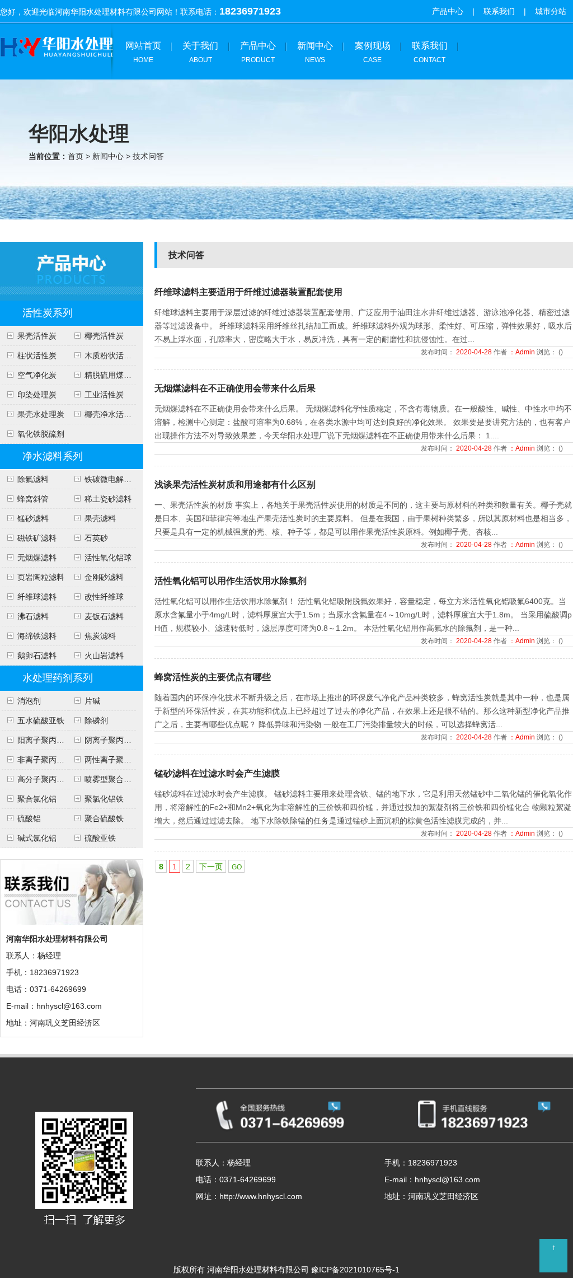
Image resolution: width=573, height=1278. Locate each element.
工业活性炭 (104, 394)
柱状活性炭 (37, 355)
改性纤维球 (104, 596)
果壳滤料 (100, 518)
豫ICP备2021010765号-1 (355, 1269)
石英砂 (96, 537)
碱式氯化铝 (37, 838)
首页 (75, 156)
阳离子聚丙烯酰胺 (48, 740)
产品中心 (447, 11)
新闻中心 (315, 52)
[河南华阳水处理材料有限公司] (57, 67)
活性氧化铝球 (107, 557)
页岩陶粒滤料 (40, 577)
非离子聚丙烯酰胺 (48, 759)
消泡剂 (29, 700)
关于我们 (200, 52)
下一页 (211, 866)
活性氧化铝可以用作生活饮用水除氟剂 (230, 581)
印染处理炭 (37, 394)
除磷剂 (96, 720)
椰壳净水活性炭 (111, 414)
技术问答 (148, 156)
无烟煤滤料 (37, 557)
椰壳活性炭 (104, 335)
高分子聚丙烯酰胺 (48, 779)
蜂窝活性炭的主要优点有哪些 (212, 677)
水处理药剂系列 (57, 678)
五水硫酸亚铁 (40, 720)
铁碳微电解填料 (111, 479)
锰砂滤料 (33, 518)
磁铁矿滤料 (37, 537)
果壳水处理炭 (40, 414)
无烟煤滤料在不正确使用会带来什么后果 (235, 388)
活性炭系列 (47, 313)
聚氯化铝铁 (104, 798)
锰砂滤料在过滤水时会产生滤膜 (217, 773)
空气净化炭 (37, 375)
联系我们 (499, 11)
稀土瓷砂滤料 (107, 498)
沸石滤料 (33, 616)
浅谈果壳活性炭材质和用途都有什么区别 (235, 484)
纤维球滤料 (37, 596)
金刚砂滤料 (104, 577)
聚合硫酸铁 (104, 818)
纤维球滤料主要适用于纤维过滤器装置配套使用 (248, 292)
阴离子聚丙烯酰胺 (115, 740)
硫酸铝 (29, 818)
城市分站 (550, 11)
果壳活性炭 (37, 335)
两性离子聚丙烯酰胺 (119, 759)
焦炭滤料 (100, 635)
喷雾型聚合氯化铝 (115, 779)
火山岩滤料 (104, 655)
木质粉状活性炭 (111, 355)
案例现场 (373, 52)
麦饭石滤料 (104, 616)
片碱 (92, 700)
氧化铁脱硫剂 (40, 433)
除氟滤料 (33, 479)
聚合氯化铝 (37, 798)
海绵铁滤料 (37, 635)
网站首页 (143, 52)
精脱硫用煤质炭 (111, 375)
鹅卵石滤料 (37, 655)
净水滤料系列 (52, 456)
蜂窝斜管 (33, 498)
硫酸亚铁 (100, 838)
